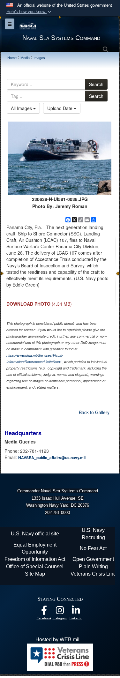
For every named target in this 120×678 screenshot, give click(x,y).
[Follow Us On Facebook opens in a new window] (44, 612)
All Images (22, 108)
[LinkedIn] (76, 612)
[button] (29, 11)
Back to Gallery (94, 412)
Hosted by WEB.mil (57, 639)
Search (96, 84)
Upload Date (60, 108)
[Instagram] (60, 612)
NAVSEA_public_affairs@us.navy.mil (52, 457)
